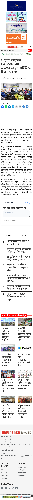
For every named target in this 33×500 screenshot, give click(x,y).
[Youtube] (2, 488)
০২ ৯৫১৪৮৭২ (11, 450)
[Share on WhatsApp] (6, 106)
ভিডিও (2, 470)
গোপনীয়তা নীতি (21, 470)
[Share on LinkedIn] (9, 106)
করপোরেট (4, 103)
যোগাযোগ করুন (22, 473)
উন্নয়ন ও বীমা (4, 476)
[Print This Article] (20, 106)
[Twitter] (9, 488)
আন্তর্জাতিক (4, 478)
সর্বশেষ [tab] (8, 236)
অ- (27, 106)
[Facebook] (6, 488)
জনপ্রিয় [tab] (24, 236)
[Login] (31, 46)
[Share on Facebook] (2, 106)
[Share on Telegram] (13, 106)
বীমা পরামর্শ (4, 473)
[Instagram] (13, 488)
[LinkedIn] (16, 488)
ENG (29, 51)
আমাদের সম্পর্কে (22, 467)
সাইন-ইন (26, 202)
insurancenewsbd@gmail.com (16, 457)
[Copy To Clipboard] (16, 106)
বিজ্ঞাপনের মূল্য (21, 476)
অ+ (24, 106)
